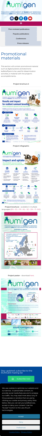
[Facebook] (12, 18)
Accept (21, 416)
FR (20, 209)
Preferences (21, 428)
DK (31, 209)
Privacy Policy (26, 432)
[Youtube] (30, 18)
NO (38, 209)
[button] (21, 23)
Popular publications (21, 34)
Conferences (21, 38)
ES (16, 209)
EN (12, 209)
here (32, 276)
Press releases (23, 43)
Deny (21, 422)
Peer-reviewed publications (18, 29)
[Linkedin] (21, 18)
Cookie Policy (14, 432)
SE (28, 209)
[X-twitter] (16, 18)
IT (35, 209)
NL (24, 209)
